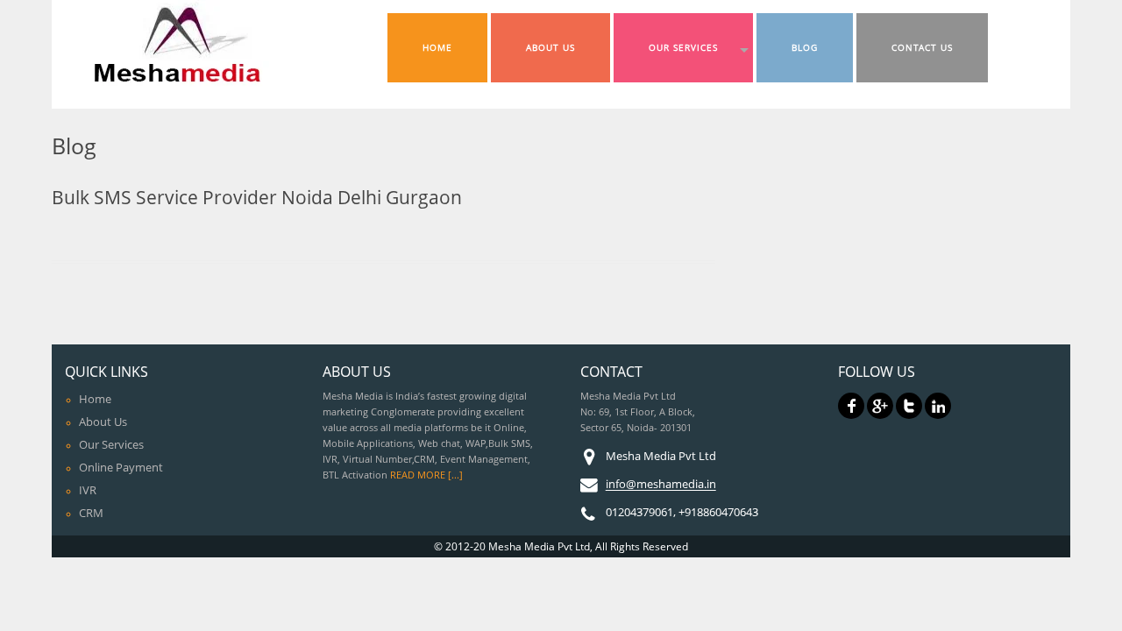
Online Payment (121, 467)
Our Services (111, 444)
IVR (87, 490)
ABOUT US (550, 47)
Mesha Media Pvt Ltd (661, 456)
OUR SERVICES (683, 47)
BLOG (805, 47)
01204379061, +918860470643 (682, 513)
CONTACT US (922, 47)
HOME (437, 47)
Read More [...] (426, 475)
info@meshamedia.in (661, 485)
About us (103, 421)
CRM (91, 513)
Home (95, 399)
